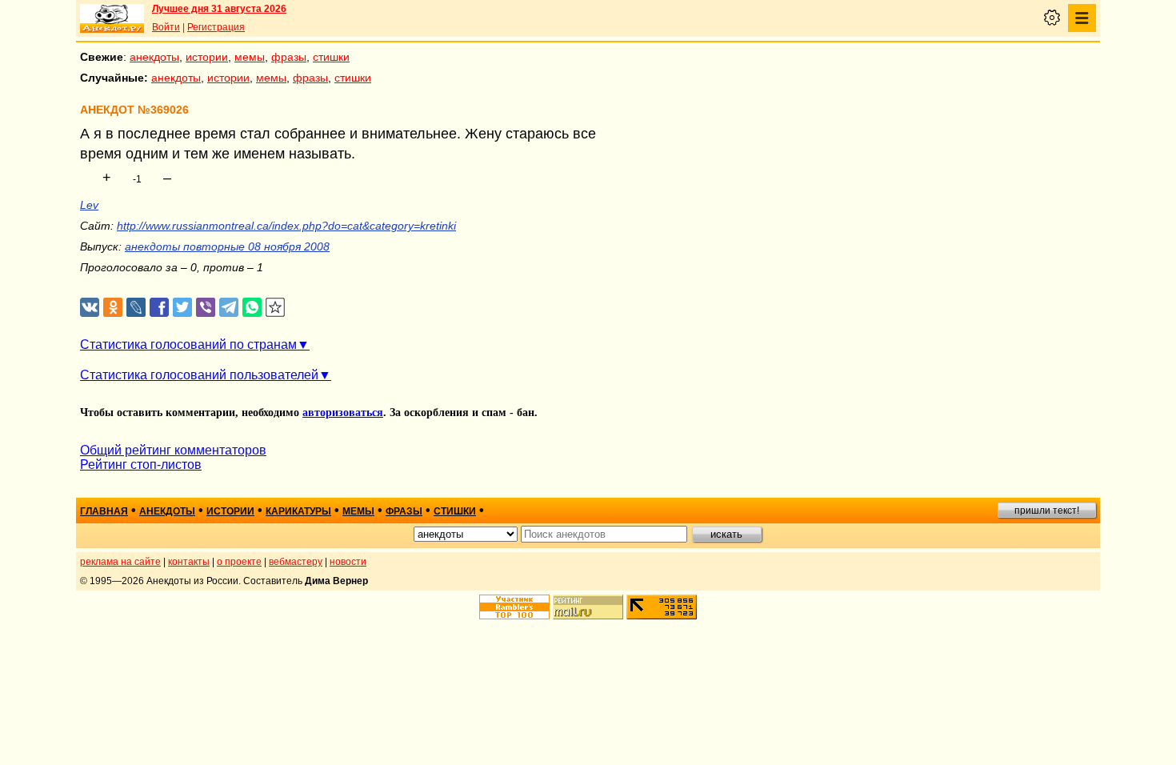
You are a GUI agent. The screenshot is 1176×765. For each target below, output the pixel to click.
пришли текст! (1046, 510)
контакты (189, 561)
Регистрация (216, 27)
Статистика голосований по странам (188, 344)
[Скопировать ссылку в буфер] (276, 308)
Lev (89, 204)
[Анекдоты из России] (112, 18)
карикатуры (298, 511)
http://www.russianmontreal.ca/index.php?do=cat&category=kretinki (286, 225)
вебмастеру (295, 561)
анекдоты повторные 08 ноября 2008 (227, 246)
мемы (249, 56)
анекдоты (154, 56)
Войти (166, 27)
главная (104, 511)
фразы (288, 56)
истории (207, 56)
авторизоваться (342, 413)
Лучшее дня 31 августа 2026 (219, 8)
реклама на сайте (120, 561)
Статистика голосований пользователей (199, 375)
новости (348, 561)
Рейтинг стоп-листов (141, 464)
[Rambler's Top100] (514, 607)
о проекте (239, 561)
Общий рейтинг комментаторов (173, 450)
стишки (331, 56)
